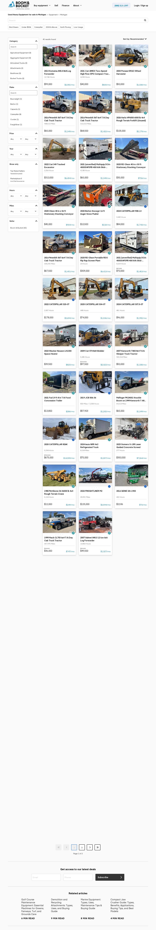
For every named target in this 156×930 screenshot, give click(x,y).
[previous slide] (45, 55)
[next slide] (73, 55)
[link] (19, 5)
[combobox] (16, 139)
